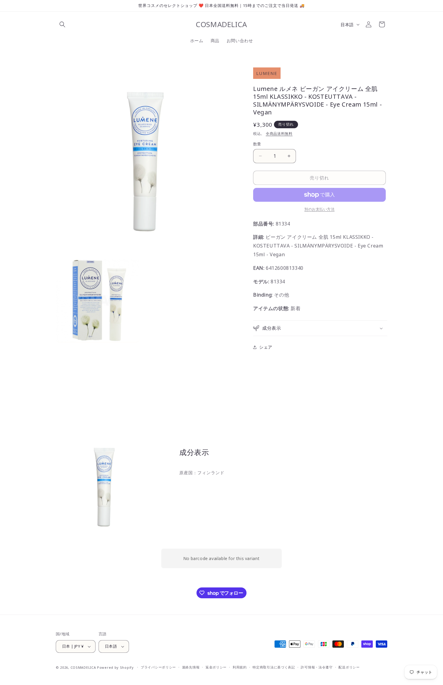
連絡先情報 (191, 667)
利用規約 (240, 667)
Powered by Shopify (115, 667)
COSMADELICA (83, 667)
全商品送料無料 (279, 133)
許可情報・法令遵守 (316, 667)
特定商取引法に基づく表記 (274, 667)
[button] (62, 24)
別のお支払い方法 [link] (319, 209)
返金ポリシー (216, 667)
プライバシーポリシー (158, 667)
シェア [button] (265, 347)
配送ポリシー (349, 667)
